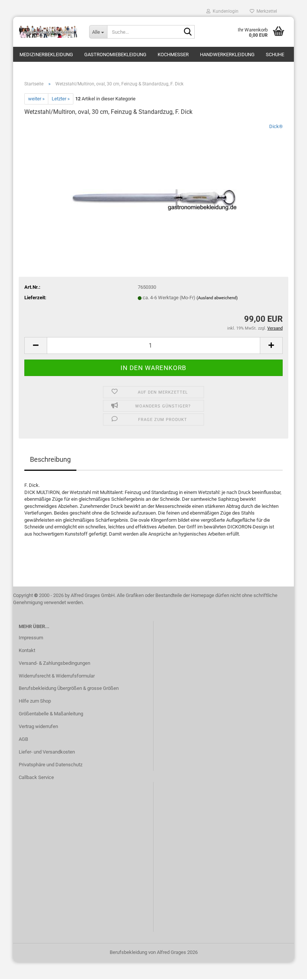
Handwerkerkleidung (227, 54)
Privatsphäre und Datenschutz (50, 764)
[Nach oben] (286, 968)
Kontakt (27, 650)
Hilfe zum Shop (35, 701)
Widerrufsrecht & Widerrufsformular (57, 676)
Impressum (31, 637)
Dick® (276, 126)
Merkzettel (265, 11)
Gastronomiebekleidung (115, 54)
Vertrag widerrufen (38, 726)
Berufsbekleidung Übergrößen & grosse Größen (69, 688)
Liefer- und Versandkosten (47, 752)
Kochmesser (173, 54)
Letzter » (61, 98)
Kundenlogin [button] (224, 11)
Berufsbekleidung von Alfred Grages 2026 (154, 952)
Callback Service (36, 777)
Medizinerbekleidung (46, 54)
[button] (35, 345)
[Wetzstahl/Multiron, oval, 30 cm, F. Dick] (154, 179)
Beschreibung (50, 459)
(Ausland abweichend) (217, 297)
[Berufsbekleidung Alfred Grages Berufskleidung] (48, 32)
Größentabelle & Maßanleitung (51, 713)
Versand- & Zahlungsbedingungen (54, 663)
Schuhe (275, 54)
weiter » (36, 98)
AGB (23, 739)
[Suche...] (187, 32)
